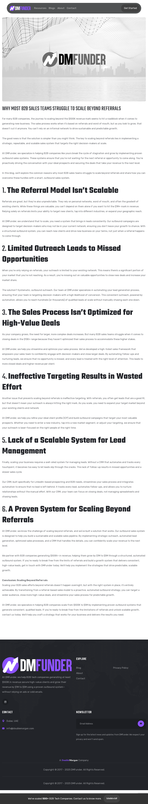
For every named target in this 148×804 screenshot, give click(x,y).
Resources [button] (40, 8)
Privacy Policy (120, 667)
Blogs (52, 8)
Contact (71, 8)
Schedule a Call (112, 798)
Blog (78, 667)
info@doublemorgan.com (20, 728)
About (60, 8)
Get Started (130, 8)
